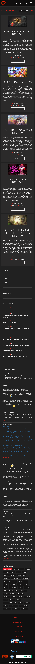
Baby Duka (13, 587)
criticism (12, 599)
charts (5, 289)
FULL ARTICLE (18, 61)
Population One (16, 578)
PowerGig (25, 578)
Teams (5, 599)
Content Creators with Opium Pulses (16, 345)
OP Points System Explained (12, 334)
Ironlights (16, 608)
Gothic (20, 602)
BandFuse (20, 593)
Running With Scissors (10, 602)
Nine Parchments (8, 590)
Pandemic (6, 578)
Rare (25, 581)
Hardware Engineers (9, 593)
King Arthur (7, 608)
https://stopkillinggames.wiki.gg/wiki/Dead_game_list (16, 455)
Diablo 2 (28, 569)
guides (5, 297)
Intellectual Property (10, 581)
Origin (5, 584)
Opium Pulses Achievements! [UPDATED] (16, 328)
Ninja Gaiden (21, 575)
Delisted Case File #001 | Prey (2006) (15, 362)
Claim (20, 587)
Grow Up (27, 596)
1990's (20, 581)
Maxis (18, 599)
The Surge (6, 596)
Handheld (24, 608)
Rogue (24, 572)
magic (18, 572)
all (4, 275)
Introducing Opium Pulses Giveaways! (16, 339)
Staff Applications (9, 323)
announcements (8, 293)
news (5, 282)
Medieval (27, 587)
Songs (27, 602)
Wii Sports (12, 584)
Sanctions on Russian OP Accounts (15, 356)
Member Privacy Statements (12, 350)
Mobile (5, 587)
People (5, 605)
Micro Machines (22, 584)
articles (5, 286)
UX (16, 590)
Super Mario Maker (17, 596)
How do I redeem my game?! (12, 310)
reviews (5, 278)
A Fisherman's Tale (9, 572)
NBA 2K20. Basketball (9, 575)
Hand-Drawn (23, 10)
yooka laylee (23, 605)
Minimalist (23, 590)
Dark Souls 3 (13, 605)
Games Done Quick (18, 569)
